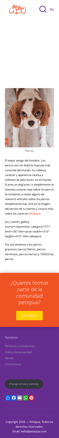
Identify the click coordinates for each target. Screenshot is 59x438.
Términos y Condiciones (20, 346)
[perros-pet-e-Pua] (29, 117)
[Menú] (52, 9)
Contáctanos (13, 364)
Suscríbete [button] (29, 315)
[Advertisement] (29, 50)
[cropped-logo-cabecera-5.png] (17, 9)
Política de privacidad (18, 352)
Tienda (9, 358)
